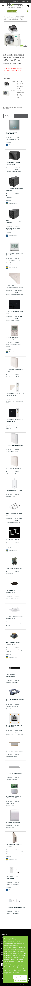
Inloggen (15, 1)
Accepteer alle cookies (19, 977)
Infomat (21, 984)
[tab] (9, 116)
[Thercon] (15, 5)
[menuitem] (9, 17)
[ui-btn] (28, 11)
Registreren (24, 1)
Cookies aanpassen (20, 980)
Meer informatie (15, 973)
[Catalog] (4, 17)
